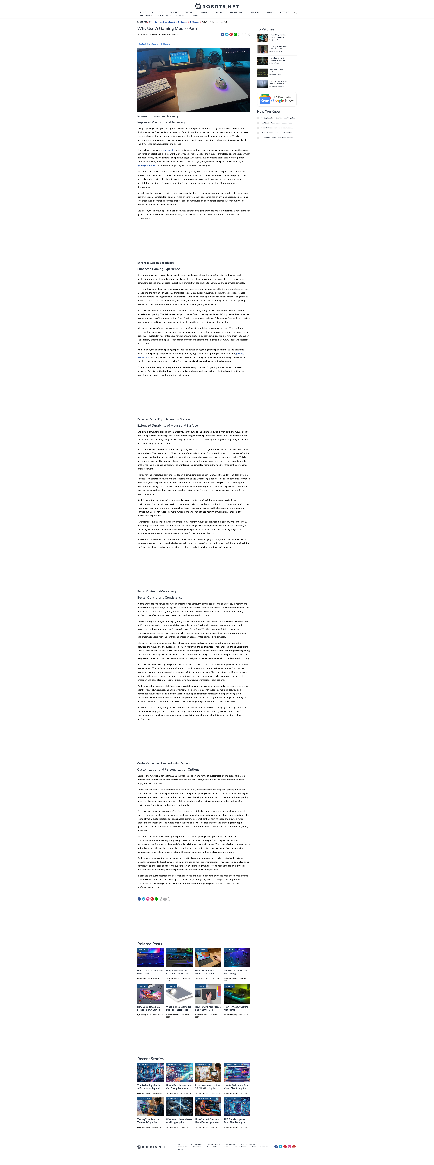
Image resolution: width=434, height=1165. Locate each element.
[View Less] (248, 34)
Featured (181, 15)
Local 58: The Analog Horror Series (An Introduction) (278, 82)
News (194, 15)
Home (143, 12)
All (206, 15)
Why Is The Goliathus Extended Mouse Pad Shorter (177, 973)
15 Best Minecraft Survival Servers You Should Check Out (277, 138)
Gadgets (254, 12)
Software (145, 15)
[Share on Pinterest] (231, 34)
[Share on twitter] (227, 34)
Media (269, 12)
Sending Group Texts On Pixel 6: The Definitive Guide (278, 47)
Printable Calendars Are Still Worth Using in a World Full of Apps (207, 1088)
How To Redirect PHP (276, 71)
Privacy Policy (240, 1147)
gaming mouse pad (147, 165)
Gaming (204, 12)
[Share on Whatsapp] (235, 34)
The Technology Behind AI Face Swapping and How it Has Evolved (149, 1088)
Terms (225, 1147)
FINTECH (189, 12)
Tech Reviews (236, 12)
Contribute (182, 1147)
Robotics (174, 12)
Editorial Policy (214, 1144)
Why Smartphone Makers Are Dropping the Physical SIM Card (179, 1122)
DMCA (180, 1149)
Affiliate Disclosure (260, 1147)
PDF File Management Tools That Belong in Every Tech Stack (235, 1122)
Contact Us (212, 1147)
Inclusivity (230, 1144)
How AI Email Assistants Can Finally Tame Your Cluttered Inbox (178, 1088)
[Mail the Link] (244, 34)
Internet (284, 12)
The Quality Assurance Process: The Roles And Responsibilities (276, 123)
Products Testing (248, 1144)
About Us (181, 1144)
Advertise (197, 1147)
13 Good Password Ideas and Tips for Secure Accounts (276, 133)
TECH (161, 12)
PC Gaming (165, 44)
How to (219, 12)
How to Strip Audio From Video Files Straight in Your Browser (236, 1088)
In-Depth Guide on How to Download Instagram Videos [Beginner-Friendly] (276, 128)
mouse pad (167, 149)
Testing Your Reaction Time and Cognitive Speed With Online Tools (149, 1122)
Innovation (163, 15)
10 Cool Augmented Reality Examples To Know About (277, 36)
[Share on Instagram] (148, 899)
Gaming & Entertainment (148, 44)
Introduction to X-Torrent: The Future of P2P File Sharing (277, 59)
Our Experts (196, 1144)
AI (152, 12)
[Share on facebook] (222, 34)
